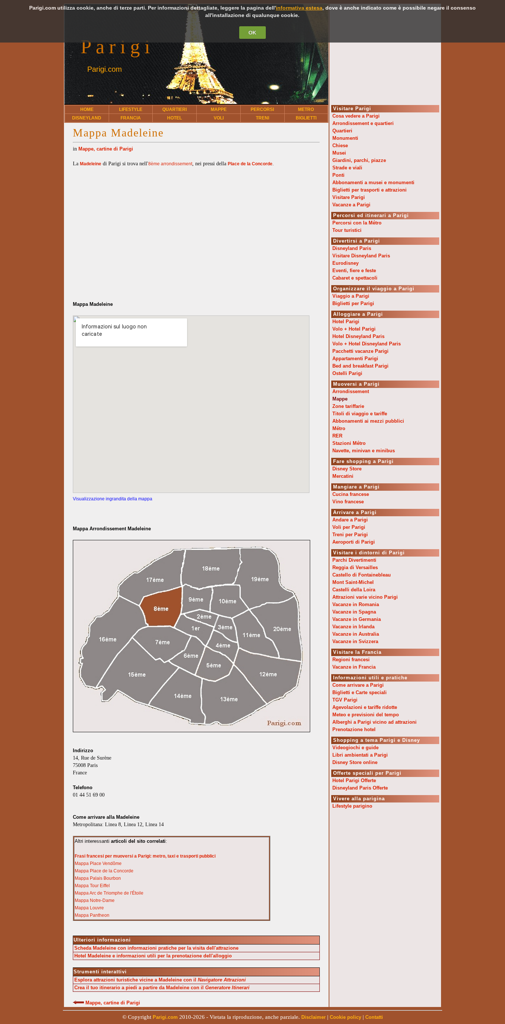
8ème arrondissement (170, 163)
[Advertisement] (196, 226)
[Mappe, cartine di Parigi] (78, 1003)
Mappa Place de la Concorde (104, 870)
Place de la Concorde (250, 163)
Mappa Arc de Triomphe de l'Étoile (109, 893)
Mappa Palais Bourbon (98, 878)
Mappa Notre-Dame (95, 900)
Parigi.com (104, 69)
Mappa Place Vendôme (98, 863)
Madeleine (90, 163)
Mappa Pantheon (92, 915)
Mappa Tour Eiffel (92, 885)
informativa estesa (299, 8)
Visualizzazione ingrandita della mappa (112, 498)
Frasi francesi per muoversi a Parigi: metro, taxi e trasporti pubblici (145, 856)
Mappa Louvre (89, 907)
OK (252, 33)
